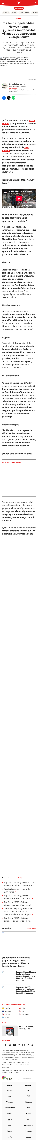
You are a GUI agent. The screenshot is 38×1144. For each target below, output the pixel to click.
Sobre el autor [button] (13, 88)
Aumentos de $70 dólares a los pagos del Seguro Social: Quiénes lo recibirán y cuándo (25, 990)
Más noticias (31, 928)
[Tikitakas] (19, 8)
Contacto (4, 1062)
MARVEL (19, 18)
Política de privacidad (23, 1062)
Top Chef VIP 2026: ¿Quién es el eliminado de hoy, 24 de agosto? (17, 897)
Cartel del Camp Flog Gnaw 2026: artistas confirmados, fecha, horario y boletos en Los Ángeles (18, 911)
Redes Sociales (24, 12)
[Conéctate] (35, 3)
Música (14, 12)
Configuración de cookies (22, 1065)
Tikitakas (21, 878)
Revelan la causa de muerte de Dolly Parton (17, 890)
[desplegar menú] (3, 2)
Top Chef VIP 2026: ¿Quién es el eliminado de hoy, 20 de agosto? (17, 903)
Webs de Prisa (27, 1079)
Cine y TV (6, 12)
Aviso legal (12, 1062)
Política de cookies (7, 1065)
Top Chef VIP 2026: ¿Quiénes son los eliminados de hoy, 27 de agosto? (19, 884)
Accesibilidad (5, 1067)
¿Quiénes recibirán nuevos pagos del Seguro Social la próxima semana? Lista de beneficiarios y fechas (16, 962)
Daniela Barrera (15, 84)
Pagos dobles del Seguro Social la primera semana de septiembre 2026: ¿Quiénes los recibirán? (26, 976)
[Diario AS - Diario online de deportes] (19, 3)
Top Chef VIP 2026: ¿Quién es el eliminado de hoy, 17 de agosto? (17, 919)
